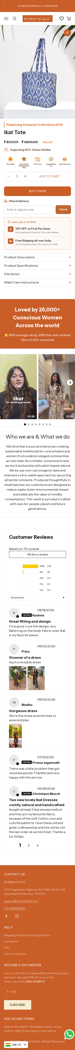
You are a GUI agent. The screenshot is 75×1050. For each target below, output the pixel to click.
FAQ (6, 947)
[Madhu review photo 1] (15, 736)
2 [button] (29, 845)
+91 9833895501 (14, 908)
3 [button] (37, 845)
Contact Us (11, 941)
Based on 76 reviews (24, 549)
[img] (29, 610)
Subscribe (17, 1005)
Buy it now (37, 191)
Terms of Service (15, 954)
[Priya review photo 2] (36, 678)
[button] (15, 566)
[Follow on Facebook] (6, 916)
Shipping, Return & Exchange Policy (27, 935)
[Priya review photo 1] (17, 678)
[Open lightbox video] (18, 386)
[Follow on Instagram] (17, 916)
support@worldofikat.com (21, 901)
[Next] (70, 382)
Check (63, 209)
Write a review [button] (37, 554)
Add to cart (49, 176)
